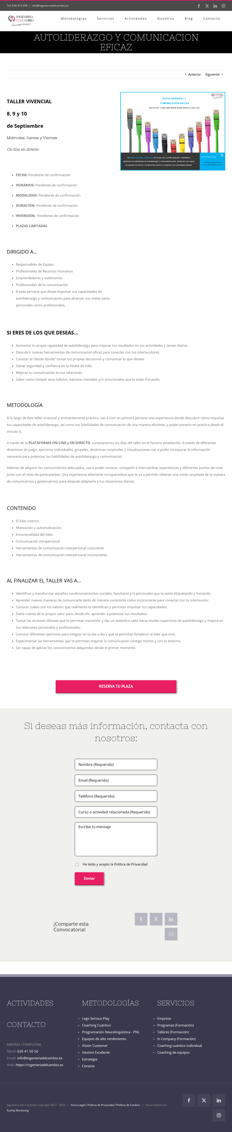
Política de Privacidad (130, 864)
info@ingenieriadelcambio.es (50, 5)
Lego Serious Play (95, 1018)
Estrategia (89, 1059)
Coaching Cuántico (96, 1025)
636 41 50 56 (27, 1051)
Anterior (194, 74)
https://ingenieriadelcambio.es (39, 1064)
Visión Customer (95, 1045)
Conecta (88, 1066)
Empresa (164, 1018)
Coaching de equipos (173, 1052)
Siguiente (212, 74)
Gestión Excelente (96, 1052)
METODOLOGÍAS (110, 1003)
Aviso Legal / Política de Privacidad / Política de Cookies (105, 1105)
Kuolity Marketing (18, 1110)
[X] (156, 919)
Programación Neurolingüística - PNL (111, 1032)
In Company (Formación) (176, 1038)
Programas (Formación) (175, 1025)
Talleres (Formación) (173, 1032)
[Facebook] (141, 919)
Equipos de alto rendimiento (104, 1038)
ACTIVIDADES (30, 1003)
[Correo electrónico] (171, 934)
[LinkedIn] (171, 919)
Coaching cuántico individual (179, 1045)
